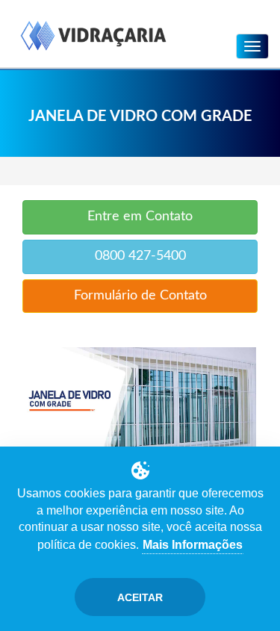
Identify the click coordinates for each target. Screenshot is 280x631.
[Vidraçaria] (93, 37)
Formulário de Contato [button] (140, 295)
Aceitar (140, 597)
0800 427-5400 (140, 256)
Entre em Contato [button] (140, 216)
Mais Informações (193, 544)
